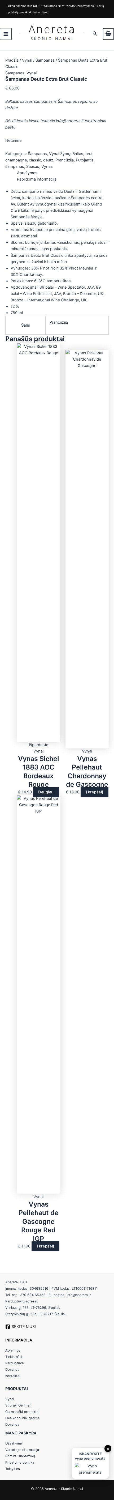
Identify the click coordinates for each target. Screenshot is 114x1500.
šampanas (14, 166)
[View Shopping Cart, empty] (108, 33)
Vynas (47, 166)
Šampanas (45, 60)
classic (35, 160)
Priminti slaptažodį (20, 1456)
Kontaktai (12, 1376)
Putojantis (85, 160)
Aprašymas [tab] (27, 172)
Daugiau (46, 792)
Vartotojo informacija (22, 1450)
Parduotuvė (14, 1363)
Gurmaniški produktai (22, 1412)
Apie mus (12, 1350)
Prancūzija (64, 160)
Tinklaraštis (14, 1357)
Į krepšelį (94, 792)
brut (89, 153)
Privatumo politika (19, 1462)
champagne (16, 160)
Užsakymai (14, 1443)
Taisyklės (12, 1469)
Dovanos (12, 1369)
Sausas (32, 166)
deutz (48, 160)
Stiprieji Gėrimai (17, 1405)
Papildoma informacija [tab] (36, 179)
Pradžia (12, 60)
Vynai (27, 60)
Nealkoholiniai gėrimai (22, 1418)
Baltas (77, 153)
